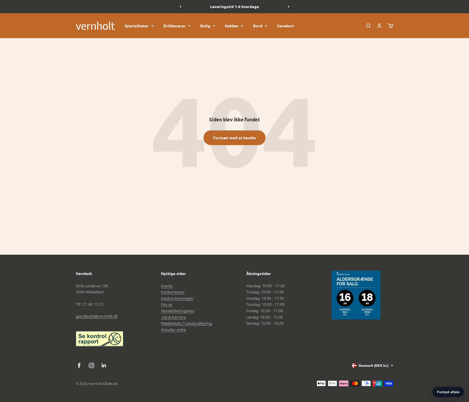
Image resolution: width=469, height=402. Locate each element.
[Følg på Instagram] (91, 365)
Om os (166, 304)
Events (167, 285)
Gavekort (285, 25)
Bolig (205, 25)
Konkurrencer (173, 291)
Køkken (231, 25)
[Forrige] (180, 6)
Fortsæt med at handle (234, 137)
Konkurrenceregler (177, 298)
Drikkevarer (174, 25)
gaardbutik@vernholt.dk (97, 316)
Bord (257, 25)
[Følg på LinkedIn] (104, 365)
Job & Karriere (173, 317)
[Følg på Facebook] (79, 365)
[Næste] (288, 6)
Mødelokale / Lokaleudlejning (186, 323)
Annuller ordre (173, 329)
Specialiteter (137, 25)
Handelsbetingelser (178, 310)
